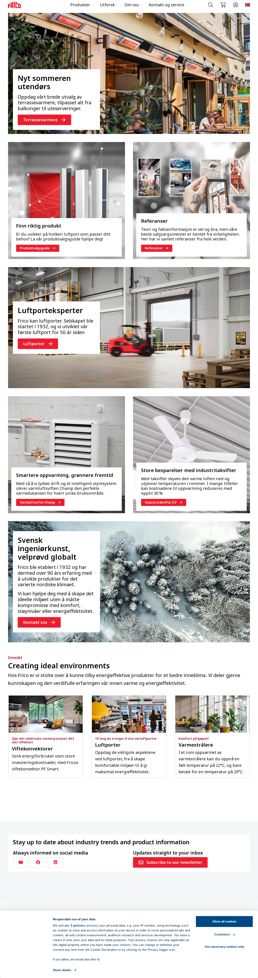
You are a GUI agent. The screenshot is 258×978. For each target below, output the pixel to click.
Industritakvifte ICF (161, 502)
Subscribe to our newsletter (174, 862)
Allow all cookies (224, 921)
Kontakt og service (166, 4)
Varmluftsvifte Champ (37, 502)
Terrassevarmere (40, 119)
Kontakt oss (35, 622)
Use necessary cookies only (224, 946)
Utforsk (107, 4)
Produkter (80, 4)
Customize (222, 934)
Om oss (132, 4)
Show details (62, 970)
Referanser (154, 248)
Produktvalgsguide (35, 248)
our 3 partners (75, 925)
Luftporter (34, 343)
